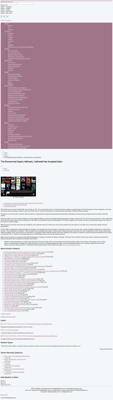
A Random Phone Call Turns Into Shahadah (16, 268)
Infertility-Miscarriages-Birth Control (20, 136)
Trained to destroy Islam (11, 293)
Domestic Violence (14, 134)
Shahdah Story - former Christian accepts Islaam (17, 255)
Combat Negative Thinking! (12, 365)
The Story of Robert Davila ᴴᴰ (12, 260)
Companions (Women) (15, 76)
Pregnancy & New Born (15, 138)
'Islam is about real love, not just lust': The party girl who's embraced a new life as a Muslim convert (32, 271)
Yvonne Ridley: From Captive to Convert (15, 283)
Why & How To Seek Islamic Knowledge (21, 47)
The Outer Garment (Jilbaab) (17, 148)
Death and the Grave (14, 64)
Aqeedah (11, 45)
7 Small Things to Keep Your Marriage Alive (39, 324)
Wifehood (11, 130)
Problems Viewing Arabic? (8, 317)
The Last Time (14, 330)
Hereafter (8, 60)
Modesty (11, 111)
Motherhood (12, 140)
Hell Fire (10, 70)
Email (7, 170)
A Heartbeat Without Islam (11, 261)
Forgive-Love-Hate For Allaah (17, 121)
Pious (9, 82)
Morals (7, 105)
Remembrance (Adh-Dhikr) (16, 94)
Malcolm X (7, 306)
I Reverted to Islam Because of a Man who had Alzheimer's (20, 280)
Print (5, 168)
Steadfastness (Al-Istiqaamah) (17, 97)
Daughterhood (13, 127)
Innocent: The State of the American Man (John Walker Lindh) (21, 299)
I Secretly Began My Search (12, 295)
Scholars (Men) (13, 78)
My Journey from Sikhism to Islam (14, 303)
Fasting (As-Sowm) (14, 103)
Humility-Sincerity (13, 109)
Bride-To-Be (12, 128)
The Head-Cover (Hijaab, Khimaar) (19, 146)
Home (6, 24)
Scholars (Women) (14, 80)
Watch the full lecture (10, 206)
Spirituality (9, 86)
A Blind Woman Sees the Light (13, 298)
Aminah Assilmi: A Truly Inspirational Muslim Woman (19, 307)
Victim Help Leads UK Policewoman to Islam (17, 274)
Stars (6, 72)
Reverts (10, 84)
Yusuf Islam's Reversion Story (12, 301)
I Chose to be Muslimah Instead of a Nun (16, 296)
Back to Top (4, 394)
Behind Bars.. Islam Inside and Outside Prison (17, 304)
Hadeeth (10, 41)
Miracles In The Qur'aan (16, 57)
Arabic (10, 35)
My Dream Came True (10, 277)
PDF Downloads (13, 51)
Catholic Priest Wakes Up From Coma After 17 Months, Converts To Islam (25, 252)
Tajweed (10, 33)
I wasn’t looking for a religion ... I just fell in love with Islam (21, 272)
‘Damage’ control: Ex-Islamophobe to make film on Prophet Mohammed (24, 266)
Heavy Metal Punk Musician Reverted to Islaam (17, 263)
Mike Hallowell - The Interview (13, 258)
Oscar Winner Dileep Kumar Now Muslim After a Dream (20, 253)
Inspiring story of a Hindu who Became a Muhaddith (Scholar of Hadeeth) (25, 256)
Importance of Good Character (18, 107)
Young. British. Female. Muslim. (13, 290)
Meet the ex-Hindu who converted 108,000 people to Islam (20, 269)
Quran (6, 49)
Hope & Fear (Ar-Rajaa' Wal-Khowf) (19, 90)
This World (11, 62)
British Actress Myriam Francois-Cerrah (15, 288)
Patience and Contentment (16, 115)
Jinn (9, 27)
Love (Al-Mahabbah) (14, 92)
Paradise (11, 68)
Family (6, 123)
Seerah (10, 39)
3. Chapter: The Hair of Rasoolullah (14, 372)
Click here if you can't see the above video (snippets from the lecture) (23, 203)
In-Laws (10, 132)
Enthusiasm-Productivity (16, 117)
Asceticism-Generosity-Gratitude (18, 119)
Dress (6, 142)
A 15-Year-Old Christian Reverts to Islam (15, 309)
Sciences (7, 31)
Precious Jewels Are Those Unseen (14, 369)
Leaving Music (12, 101)
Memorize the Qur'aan (15, 55)
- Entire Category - (6, 314)
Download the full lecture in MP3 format (15, 205)
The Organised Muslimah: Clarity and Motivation (43, 336)
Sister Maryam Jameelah (11, 276)
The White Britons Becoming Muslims (15, 285)
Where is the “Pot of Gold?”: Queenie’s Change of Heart (20, 279)
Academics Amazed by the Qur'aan (19, 59)
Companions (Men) (14, 74)
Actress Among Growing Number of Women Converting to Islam (22, 287)
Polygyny (11, 125)
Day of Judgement (14, 66)
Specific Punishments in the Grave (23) (15, 359)
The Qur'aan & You (14, 53)
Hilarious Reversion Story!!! (12, 291)
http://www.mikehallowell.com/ (71, 245)
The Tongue (12, 113)
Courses (10, 29)
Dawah (10, 25)
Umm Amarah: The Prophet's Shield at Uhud (16, 356)
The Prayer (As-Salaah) (15, 99)
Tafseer (10, 37)
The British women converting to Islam (15, 264)
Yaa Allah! (7, 362)
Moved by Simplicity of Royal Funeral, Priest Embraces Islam (21, 282)
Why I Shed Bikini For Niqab (12, 311)
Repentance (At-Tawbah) (16, 95)
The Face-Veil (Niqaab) (15, 144)
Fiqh (9, 43)
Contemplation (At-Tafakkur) (17, 88)
